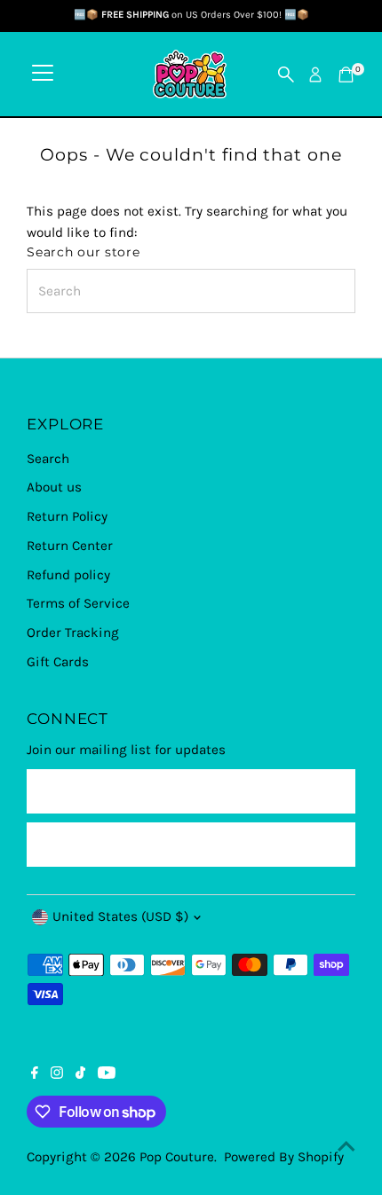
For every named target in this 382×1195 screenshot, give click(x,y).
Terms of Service (78, 603)
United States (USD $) (120, 916)
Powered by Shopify (284, 1157)
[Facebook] (35, 1074)
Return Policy (67, 516)
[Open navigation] (43, 74)
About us (54, 487)
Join (191, 844)
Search (48, 459)
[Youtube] (106, 1074)
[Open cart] (346, 75)
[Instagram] (57, 1074)
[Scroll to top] (346, 1146)
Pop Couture (176, 1157)
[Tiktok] (80, 1074)
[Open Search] (286, 75)
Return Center (70, 546)
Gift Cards (58, 662)
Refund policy (68, 575)
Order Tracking (73, 633)
